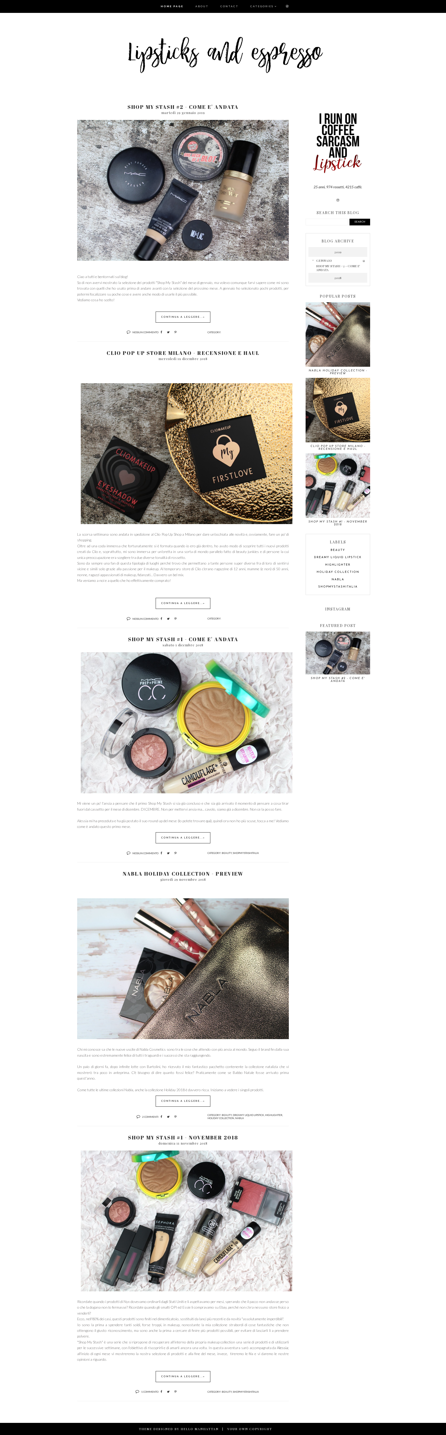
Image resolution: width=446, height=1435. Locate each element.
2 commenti (150, 1116)
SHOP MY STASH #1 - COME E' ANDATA (183, 639)
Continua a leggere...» (183, 317)
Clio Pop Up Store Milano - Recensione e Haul (183, 352)
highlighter (273, 1114)
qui (208, 821)
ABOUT (202, 6)
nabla (239, 1118)
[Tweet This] (168, 332)
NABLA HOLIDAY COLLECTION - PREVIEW (183, 873)
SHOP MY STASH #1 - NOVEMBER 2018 (183, 1137)
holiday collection (221, 1118)
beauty (227, 852)
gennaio (324, 260)
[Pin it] (175, 332)
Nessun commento (145, 332)
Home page (172, 6)
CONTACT (229, 6)
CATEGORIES (262, 6)
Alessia (282, 1348)
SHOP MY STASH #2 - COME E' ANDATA (183, 106)
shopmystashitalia (246, 852)
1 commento (149, 1391)
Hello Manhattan (200, 1429)
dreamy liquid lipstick (248, 1114)
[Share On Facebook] (161, 332)
